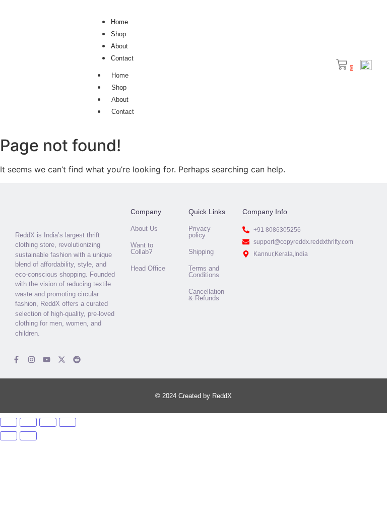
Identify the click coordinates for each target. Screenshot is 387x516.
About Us (144, 228)
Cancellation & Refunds (206, 295)
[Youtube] (46, 359)
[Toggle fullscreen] (28, 422)
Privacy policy (199, 232)
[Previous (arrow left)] (8, 435)
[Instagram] (31, 359)
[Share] (47, 422)
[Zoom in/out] (8, 422)
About (119, 46)
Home (119, 22)
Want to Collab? (142, 248)
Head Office (148, 268)
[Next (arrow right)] (28, 435)
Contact (122, 58)
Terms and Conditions (203, 272)
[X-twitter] (62, 359)
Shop (118, 34)
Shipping (201, 251)
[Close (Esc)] (67, 422)
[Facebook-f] (16, 359)
